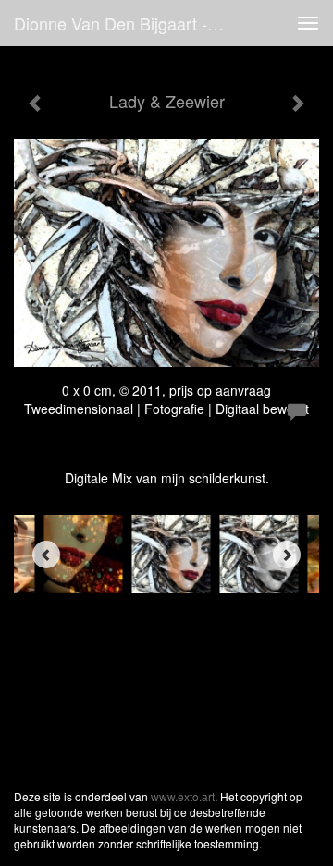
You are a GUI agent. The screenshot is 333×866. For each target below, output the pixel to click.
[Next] (287, 554)
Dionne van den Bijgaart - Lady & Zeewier (127, 23)
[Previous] (46, 554)
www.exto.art (183, 796)
